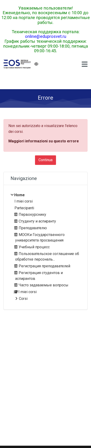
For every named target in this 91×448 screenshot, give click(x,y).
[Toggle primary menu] (85, 64)
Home (19, 195)
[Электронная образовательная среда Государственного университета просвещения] (17, 64)
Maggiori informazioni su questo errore (43, 141)
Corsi (23, 298)
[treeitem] (45, 247)
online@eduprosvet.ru (45, 36)
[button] (36, 64)
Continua (45, 160)
